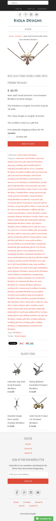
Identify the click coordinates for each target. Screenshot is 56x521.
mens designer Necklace (18, 271)
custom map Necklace (17, 213)
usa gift (41, 315)
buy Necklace (20, 189)
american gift (20, 162)
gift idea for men (22, 240)
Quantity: (12, 133)
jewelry (19, 261)
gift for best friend (39, 234)
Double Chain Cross (40, 217)
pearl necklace (32, 288)
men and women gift (28, 268)
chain (29, 189)
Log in (19, 9)
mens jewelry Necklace (38, 271)
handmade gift (14, 247)
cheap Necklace (36, 196)
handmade (41, 244)
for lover (42, 227)
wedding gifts (28, 322)
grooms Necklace (28, 244)
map (31, 264)
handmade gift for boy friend (33, 247)
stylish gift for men (15, 315)
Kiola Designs (20, 336)
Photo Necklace (22, 298)
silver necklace (32, 305)
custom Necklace (33, 213)
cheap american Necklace (18, 196)
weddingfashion (22, 326)
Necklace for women (16, 285)
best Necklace (22, 179)
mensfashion (26, 275)
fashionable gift (21, 220)
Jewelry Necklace (30, 261)
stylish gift (40, 309)
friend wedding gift (29, 230)
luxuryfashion (22, 264)
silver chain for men (39, 302)
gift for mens (41, 237)
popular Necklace (37, 298)
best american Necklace (21, 175)
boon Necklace (21, 182)
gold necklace (35, 240)
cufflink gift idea (37, 210)
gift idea (11, 240)
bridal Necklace (18, 186)
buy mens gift (31, 186)
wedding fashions (37, 319)
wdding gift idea (23, 319)
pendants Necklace (24, 292)
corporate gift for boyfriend (20, 203)
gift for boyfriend (15, 237)
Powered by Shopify (28, 514)
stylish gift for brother (38, 312)
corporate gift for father (25, 206)
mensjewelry (37, 275)
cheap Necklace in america (19, 199)
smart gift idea (29, 309)
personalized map (23, 295)
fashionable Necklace (16, 223)
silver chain (25, 302)
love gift (41, 261)
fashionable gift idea (36, 220)
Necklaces (32, 155)
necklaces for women (16, 288)
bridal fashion (34, 182)
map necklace (39, 264)
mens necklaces (14, 275)
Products (18, 36)
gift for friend (29, 237)
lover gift (11, 264)
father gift (30, 223)
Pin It (21, 343)
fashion (11, 220)
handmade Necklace (16, 254)
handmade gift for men (17, 251)
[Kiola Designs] (28, 21)
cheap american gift (37, 193)
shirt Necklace (13, 302)
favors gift (32, 227)
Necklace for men (34, 281)
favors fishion (22, 227)
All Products (23, 155)
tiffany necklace (30, 315)
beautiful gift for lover (25, 169)
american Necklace (34, 162)
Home (16, 502)
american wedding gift (17, 165)
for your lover (14, 230)
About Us (28, 449)
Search (28, 444)
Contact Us (28, 453)
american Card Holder (25, 158)
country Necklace (22, 210)
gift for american (23, 234)
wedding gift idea (15, 322)
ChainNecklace (22, 193)
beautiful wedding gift (25, 172)
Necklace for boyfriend (34, 278)
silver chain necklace (16, 305)
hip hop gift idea (36, 257)
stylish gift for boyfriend (18, 312)
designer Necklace (23, 217)
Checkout (42, 9)
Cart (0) (31, 9)
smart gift (19, 309)
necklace (20, 278)
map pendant (13, 268)
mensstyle (12, 278)
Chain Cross (37, 189)
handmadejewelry (20, 257)
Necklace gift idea (33, 285)
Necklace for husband (17, 281)
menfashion (42, 268)
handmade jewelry (35, 251)
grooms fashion (14, 244)
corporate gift (37, 199)
